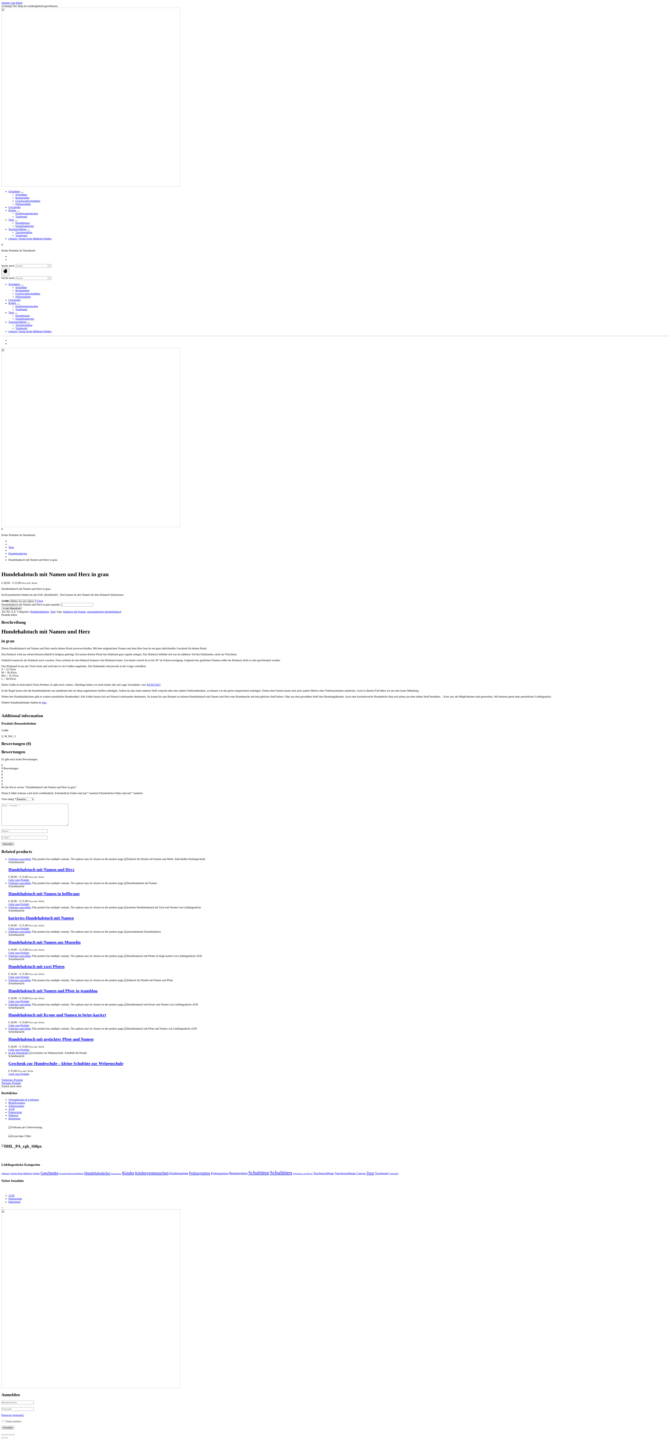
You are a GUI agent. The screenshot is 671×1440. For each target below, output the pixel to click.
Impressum (14, 1118)
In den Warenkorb (12, 608)
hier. (44, 702)
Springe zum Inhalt (11, 2)
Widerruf (13, 1115)
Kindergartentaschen (152, 1173)
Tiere (11, 219)
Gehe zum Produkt (18, 879)
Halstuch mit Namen (74, 611)
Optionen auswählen (19, 859)
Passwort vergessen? (12, 1415)
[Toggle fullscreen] (6, 1434)
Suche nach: (8, 265)
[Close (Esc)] (13, 1434)
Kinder (12, 210)
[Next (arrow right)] (6, 1437)
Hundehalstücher (17, 553)
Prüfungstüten (199, 1173)
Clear (40, 600)
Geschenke (14, 207)
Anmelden (8, 1427)
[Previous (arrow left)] (2, 1437)
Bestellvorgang (16, 1102)
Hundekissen (116, 1174)
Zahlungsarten (16, 1105)
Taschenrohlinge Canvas (350, 1173)
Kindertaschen (178, 1173)
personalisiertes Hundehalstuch (104, 611)
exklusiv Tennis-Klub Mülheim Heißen (30, 238)
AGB (11, 1109)
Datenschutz (15, 1112)
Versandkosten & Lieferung (23, 1099)
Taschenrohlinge (17, 229)
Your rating (8, 799)
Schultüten (14, 191)
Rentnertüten (238, 1173)
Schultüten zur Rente (303, 1173)
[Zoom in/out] (2, 1434)
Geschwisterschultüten (71, 1173)
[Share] (9, 1434)
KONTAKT (154, 684)
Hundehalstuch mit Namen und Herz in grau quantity (30, 604)
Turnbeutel (382, 1173)
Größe (5, 600)
